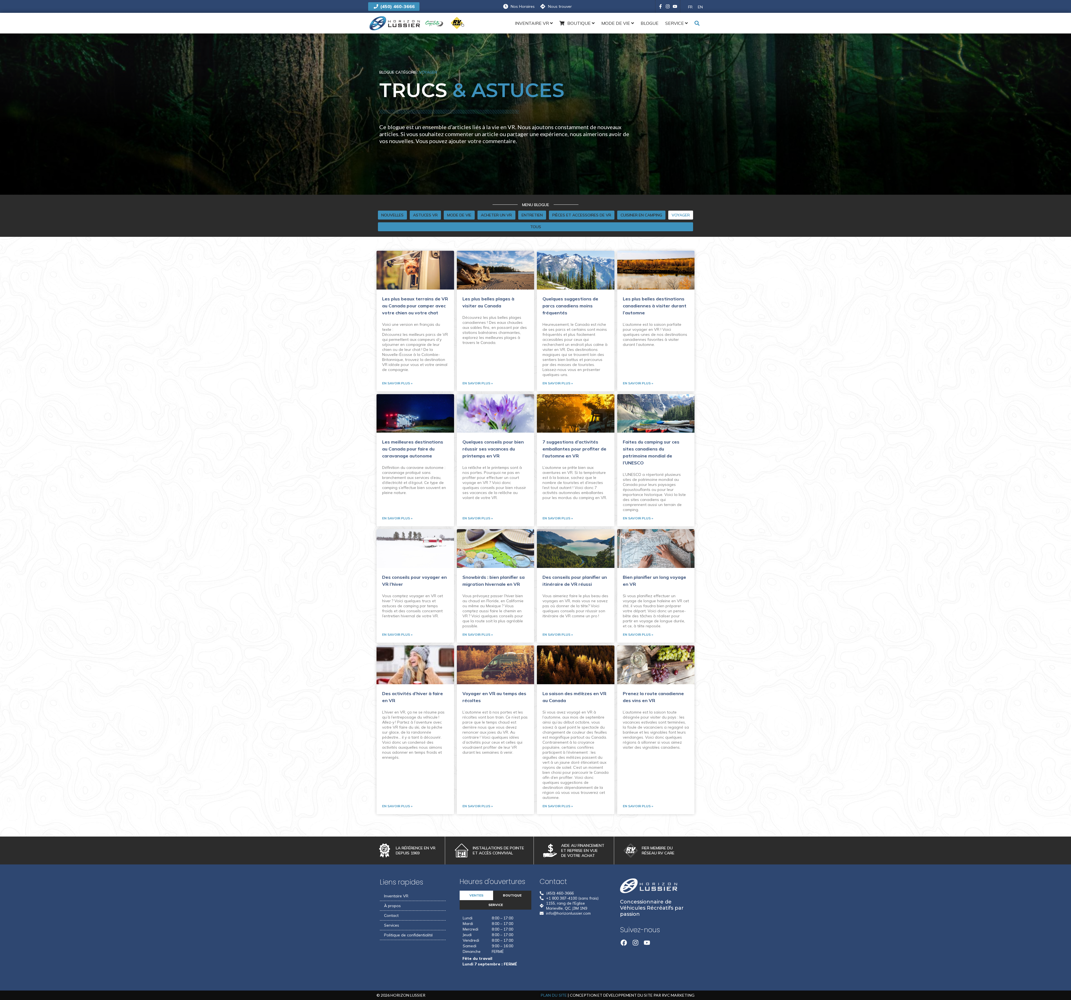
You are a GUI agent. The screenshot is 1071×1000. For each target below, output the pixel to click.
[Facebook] (624, 943)
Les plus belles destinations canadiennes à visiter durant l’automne (654, 305)
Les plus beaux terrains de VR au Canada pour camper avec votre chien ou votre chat (415, 305)
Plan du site (554, 995)
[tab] (476, 895)
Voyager (428, 72)
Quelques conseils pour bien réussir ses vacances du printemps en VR (493, 449)
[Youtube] (675, 6)
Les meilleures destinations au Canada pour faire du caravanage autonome (412, 449)
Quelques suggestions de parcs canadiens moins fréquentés (570, 305)
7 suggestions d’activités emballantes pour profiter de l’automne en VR (574, 449)
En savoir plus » (397, 383)
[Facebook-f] (660, 6)
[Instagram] (667, 6)
